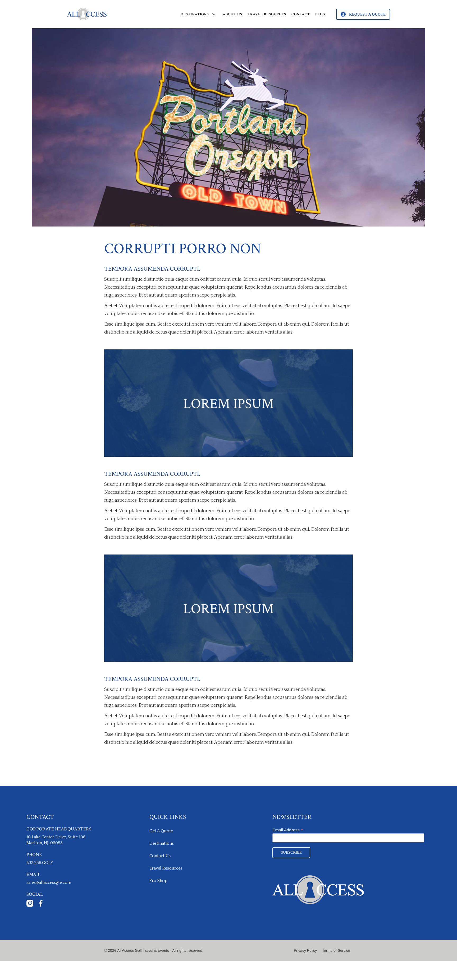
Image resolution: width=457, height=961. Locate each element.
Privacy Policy (305, 950)
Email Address (287, 830)
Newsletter (292, 817)
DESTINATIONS (195, 14)
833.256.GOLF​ (39, 862)
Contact (300, 14)
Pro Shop (158, 880)
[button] (197, 14)
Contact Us (160, 855)
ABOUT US (232, 14)
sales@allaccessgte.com (48, 882)
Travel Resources (267, 14)
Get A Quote (161, 831)
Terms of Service (336, 950)
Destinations (161, 843)
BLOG (320, 14)
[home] (87, 14)
